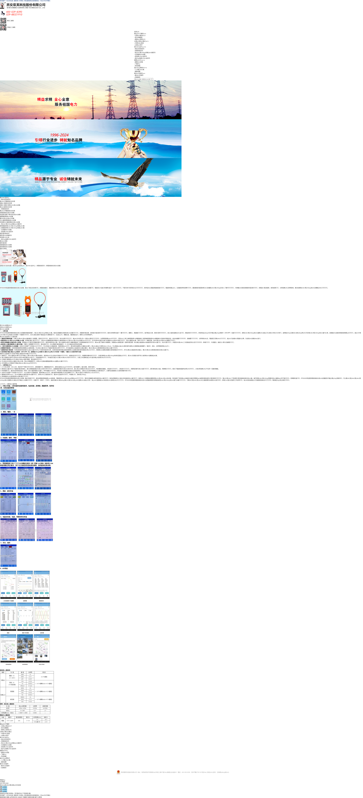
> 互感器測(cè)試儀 (5, 230)
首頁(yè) (136, 32)
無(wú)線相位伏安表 (6, 207)
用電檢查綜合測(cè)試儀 (7, 213)
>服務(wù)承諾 (138, 62)
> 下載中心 (3, 754)
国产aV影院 (38, 797)
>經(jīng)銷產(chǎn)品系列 (142, 58)
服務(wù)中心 (138, 60)
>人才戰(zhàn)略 (139, 69)
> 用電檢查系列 (4, 209)
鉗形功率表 (3, 248)
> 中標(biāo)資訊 (5, 733)
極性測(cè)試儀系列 (6, 235)
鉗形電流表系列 (4, 233)
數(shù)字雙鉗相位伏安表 (7, 201)
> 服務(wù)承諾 (4, 752)
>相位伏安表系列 (139, 49)
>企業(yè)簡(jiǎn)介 (140, 35)
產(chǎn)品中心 (138, 47)
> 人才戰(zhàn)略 (5, 760)
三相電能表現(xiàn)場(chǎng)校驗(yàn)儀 (12, 228)
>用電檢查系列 (138, 50)
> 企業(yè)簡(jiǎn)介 (6, 726)
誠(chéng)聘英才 (139, 68)
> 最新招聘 (3, 762)
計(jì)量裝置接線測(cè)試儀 (8, 220)
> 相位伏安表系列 (5, 199)
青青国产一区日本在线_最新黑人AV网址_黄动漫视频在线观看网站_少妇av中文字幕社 (25, 795)
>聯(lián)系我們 (138, 75)
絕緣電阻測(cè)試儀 (6, 245)
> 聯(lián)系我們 (4, 766)
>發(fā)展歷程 (138, 37)
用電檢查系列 (41, 266)
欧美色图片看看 (4, 797)
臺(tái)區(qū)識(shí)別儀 (7, 218)
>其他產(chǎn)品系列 (140, 56)
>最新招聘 (137, 71)
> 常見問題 (3, 756)
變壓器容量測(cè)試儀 (6, 216)
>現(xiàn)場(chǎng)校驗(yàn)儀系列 (144, 52)
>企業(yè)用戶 (138, 45)
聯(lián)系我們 (138, 73)
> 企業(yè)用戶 (4, 735)
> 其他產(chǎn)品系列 (6, 231)
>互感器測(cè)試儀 (139, 54)
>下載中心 (137, 64)
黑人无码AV (18, 797)
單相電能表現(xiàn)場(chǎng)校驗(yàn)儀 (12, 226)
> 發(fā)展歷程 (4, 728)
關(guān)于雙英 (138, 33)
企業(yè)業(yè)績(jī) (140, 41)
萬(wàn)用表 (3, 241)
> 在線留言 (3, 767)
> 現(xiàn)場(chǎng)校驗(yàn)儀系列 (11, 224)
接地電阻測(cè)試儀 (6, 247)
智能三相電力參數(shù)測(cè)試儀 (10, 205)
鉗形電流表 (3, 243)
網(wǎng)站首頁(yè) (18, 266)
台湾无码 (12, 797)
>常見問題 (137, 66)
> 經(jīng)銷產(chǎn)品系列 (8, 239)
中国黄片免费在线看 (29, 797)
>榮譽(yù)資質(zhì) (139, 39)
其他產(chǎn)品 (4, 237)
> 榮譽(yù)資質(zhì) (6, 730)
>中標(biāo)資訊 (139, 43)
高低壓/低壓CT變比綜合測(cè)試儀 (10, 214)
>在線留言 (137, 77)
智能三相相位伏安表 (6, 203)
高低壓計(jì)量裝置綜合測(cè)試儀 (10, 222)
